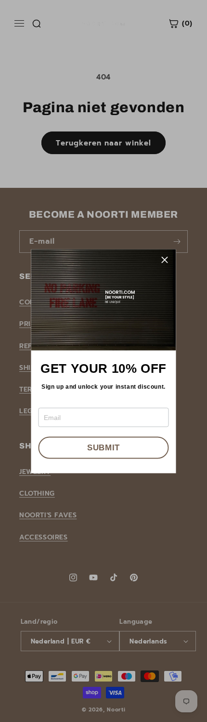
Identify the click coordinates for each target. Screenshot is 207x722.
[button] (165, 260)
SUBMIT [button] (103, 447)
